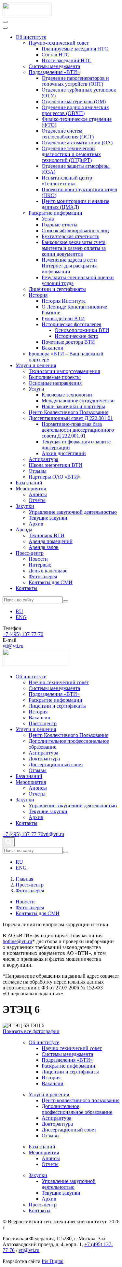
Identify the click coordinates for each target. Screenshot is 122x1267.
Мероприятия (31, 488)
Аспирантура (43, 459)
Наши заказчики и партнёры (73, 406)
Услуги (36, 389)
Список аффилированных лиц (75, 230)
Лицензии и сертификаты (57, 289)
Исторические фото (76, 336)
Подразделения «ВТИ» (54, 72)
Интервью (40, 565)
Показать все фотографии (31, 1031)
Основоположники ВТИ (82, 330)
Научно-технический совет (59, 43)
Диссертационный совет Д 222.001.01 (71, 418)
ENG (21, 617)
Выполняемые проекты (55, 377)
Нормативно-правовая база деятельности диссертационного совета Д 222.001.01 (78, 430)
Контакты (26, 588)
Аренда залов (44, 547)
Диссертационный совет (56, 764)
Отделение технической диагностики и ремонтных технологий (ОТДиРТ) (71, 154)
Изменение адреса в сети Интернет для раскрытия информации (69, 265)
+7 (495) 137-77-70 (23, 634)
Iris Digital (52, 1261)
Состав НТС (55, 54)
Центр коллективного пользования (80, 1100)
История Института (64, 301)
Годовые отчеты (59, 224)
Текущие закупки (48, 518)
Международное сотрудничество (78, 400)
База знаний (29, 482)
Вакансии (52, 348)
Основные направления (55, 383)
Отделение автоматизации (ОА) (77, 142)
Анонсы (38, 494)
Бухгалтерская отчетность (70, 236)
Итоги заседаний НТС (66, 60)
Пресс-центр (30, 553)
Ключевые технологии (67, 394)
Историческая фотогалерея (71, 324)
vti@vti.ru (13, 646)
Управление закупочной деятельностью (73, 512)
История (38, 295)
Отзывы (38, 471)
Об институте (31, 37)
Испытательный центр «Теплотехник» (67, 180)
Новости (38, 559)
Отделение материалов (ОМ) (74, 101)
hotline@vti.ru (17, 941)
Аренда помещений (51, 541)
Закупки (25, 506)
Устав (48, 219)
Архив (36, 523)
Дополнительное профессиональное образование (77, 1109)
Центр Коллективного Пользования (68, 412)
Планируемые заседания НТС (75, 48)
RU (19, 611)
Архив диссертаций (64, 453)
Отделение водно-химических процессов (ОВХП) (75, 110)
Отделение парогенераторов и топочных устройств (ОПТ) (75, 81)
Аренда (24, 529)
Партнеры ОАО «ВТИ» (55, 477)
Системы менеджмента (54, 66)
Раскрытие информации (55, 213)
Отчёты (37, 500)
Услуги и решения (36, 365)
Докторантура (44, 758)
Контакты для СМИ (51, 582)
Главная (24, 879)
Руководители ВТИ (63, 318)
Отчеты (37, 794)
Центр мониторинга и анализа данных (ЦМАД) (75, 204)
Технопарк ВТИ (46, 535)
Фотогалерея (43, 576)
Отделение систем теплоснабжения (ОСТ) (68, 133)
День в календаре (48, 570)
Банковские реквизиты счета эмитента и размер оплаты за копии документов (74, 248)
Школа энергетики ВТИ (55, 465)
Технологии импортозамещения (64, 371)
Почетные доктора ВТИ (68, 342)
